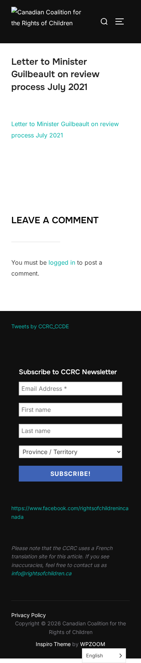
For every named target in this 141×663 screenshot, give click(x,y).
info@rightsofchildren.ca (41, 573)
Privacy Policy (28, 615)
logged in (62, 262)
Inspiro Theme (53, 644)
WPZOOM (92, 644)
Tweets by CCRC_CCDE (40, 326)
